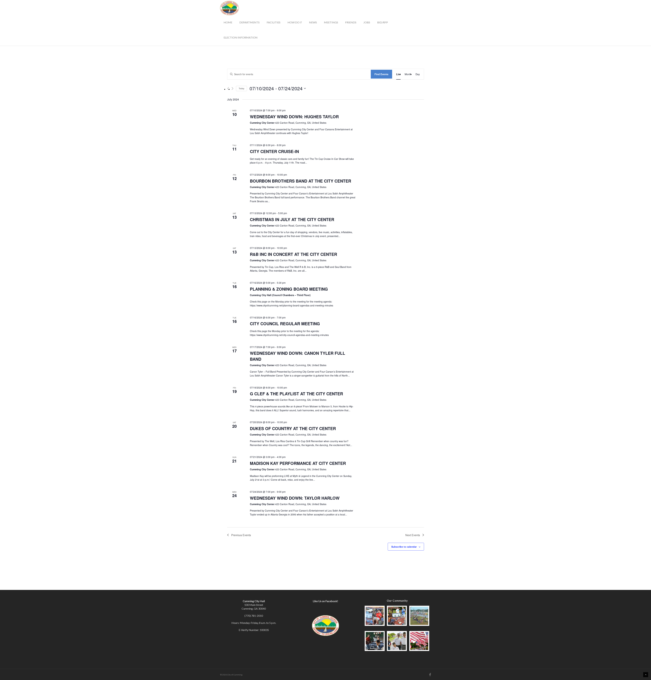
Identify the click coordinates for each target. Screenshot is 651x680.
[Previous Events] (228, 88)
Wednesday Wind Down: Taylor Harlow (295, 498)
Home (228, 22)
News (313, 22)
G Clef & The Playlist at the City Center (296, 393)
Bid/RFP (382, 22)
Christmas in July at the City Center (292, 219)
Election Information (241, 37)
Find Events (381, 74)
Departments (249, 22)
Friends (350, 22)
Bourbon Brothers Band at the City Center (300, 181)
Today (241, 88)
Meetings (331, 22)
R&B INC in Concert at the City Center (293, 254)
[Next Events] (232, 88)
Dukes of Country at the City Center (293, 428)
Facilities (273, 22)
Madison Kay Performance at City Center (298, 463)
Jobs (366, 22)
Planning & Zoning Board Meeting (289, 289)
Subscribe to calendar (404, 546)
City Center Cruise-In (274, 151)
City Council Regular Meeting (285, 323)
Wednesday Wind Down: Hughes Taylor (294, 116)
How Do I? (295, 22)
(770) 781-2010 (253, 615)
